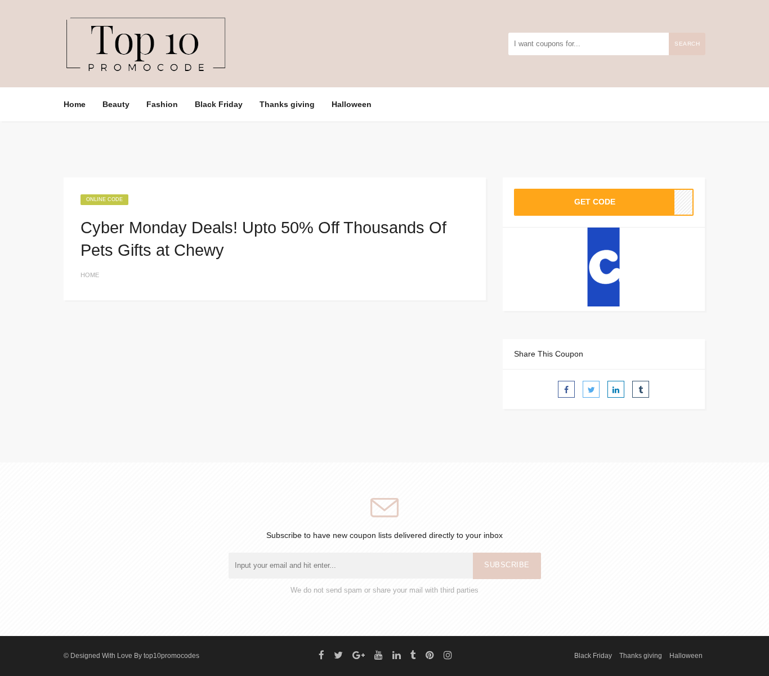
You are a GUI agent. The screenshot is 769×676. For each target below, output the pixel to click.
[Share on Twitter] (591, 389)
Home (75, 104)
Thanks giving (287, 104)
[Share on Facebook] (566, 389)
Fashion (162, 104)
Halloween (352, 104)
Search (687, 44)
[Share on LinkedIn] (615, 389)
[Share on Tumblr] (640, 389)
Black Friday (219, 104)
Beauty (115, 104)
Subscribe (507, 565)
